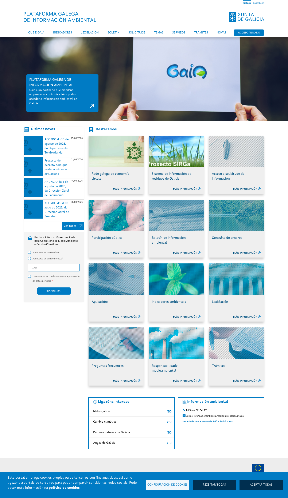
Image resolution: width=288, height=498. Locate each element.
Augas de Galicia (104, 442)
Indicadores (62, 32)
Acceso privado (249, 32)
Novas (221, 32)
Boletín (114, 32)
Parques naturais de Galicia (111, 432)
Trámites (201, 32)
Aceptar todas (261, 484)
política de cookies (64, 488)
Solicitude (136, 32)
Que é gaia (36, 32)
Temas (158, 32)
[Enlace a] (258, 469)
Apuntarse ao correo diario (46, 253)
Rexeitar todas (214, 484)
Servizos (178, 32)
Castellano (258, 3)
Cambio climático (105, 421)
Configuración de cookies (167, 484)
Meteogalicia (101, 411)
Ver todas (70, 225)
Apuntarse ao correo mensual (47, 259)
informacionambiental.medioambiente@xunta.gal (219, 416)
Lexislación (90, 32)
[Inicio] (62, 17)
